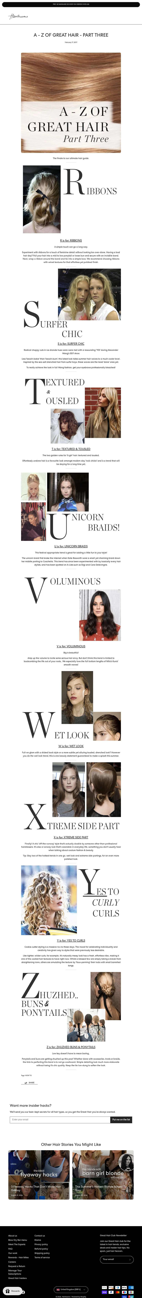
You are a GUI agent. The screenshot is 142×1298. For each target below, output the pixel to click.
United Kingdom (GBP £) (71, 1290)
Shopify (83, 1297)
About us (12, 1236)
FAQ (10, 1249)
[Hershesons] (18, 16)
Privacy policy (41, 1245)
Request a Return (16, 1266)
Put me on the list (121, 1120)
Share (31, 1083)
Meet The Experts (16, 1245)
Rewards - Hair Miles (18, 1258)
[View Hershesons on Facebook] (23, 1292)
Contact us (40, 1236)
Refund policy (41, 1249)
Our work (12, 1253)
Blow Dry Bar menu (17, 1240)
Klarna (38, 1240)
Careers (12, 1262)
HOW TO (28, 1075)
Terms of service (42, 1258)
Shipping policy (42, 1253)
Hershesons (66, 1297)
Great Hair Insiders (17, 1278)
